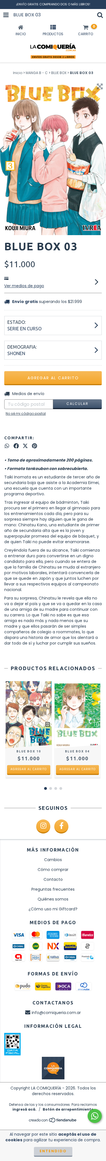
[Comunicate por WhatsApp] (95, 1116)
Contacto (53, 879)
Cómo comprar (53, 869)
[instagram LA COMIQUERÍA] (43, 826)
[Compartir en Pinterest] (34, 446)
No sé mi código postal (26, 413)
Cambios (53, 860)
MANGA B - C (37, 72)
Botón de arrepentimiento (68, 1109)
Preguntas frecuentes (53, 889)
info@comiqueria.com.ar (56, 1012)
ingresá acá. (24, 1109)
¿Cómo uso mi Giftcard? (53, 909)
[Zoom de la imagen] (100, 86)
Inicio (17, 72)
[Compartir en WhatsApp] (7, 446)
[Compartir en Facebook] (16, 446)
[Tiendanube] (53, 1121)
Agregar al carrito (28, 769)
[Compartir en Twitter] (25, 446)
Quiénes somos (53, 899)
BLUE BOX (58, 72)
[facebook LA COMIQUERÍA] (61, 826)
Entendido (53, 1151)
